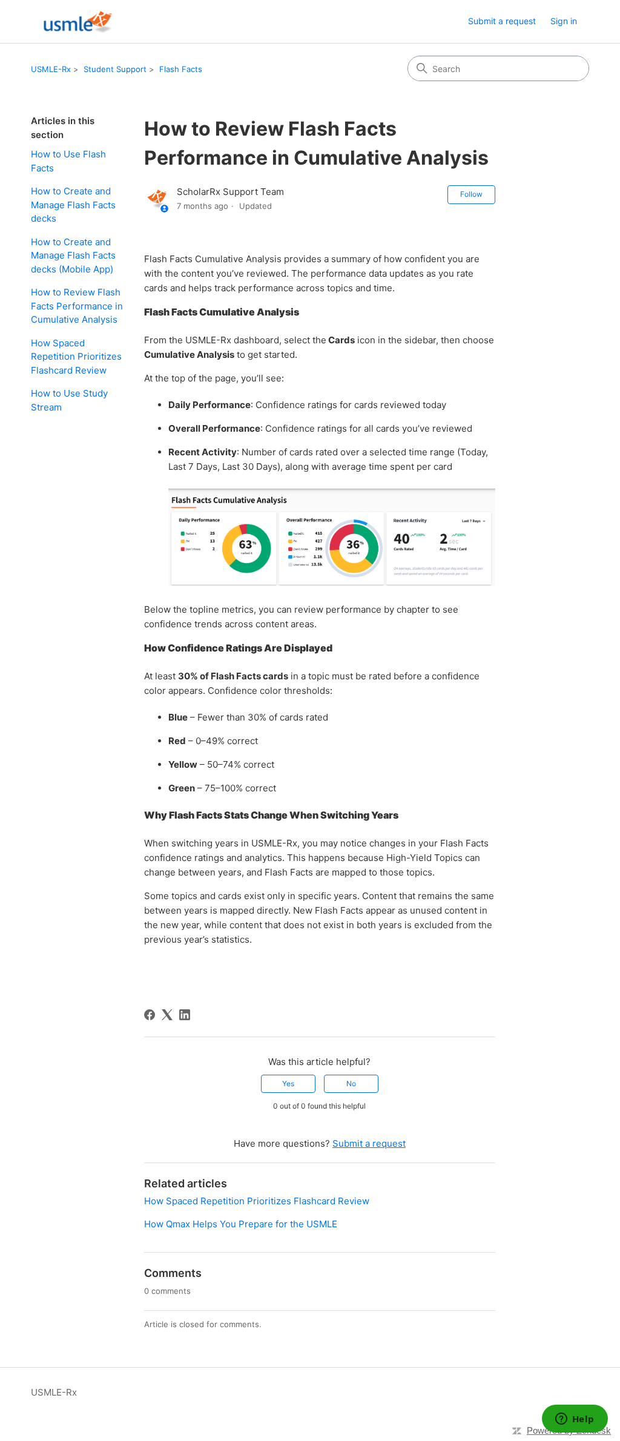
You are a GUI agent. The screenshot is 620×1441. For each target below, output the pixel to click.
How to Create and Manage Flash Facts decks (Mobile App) (73, 255)
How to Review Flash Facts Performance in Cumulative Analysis (77, 305)
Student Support (115, 69)
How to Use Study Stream (69, 400)
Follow (471, 194)
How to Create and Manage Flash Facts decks (73, 204)
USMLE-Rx (51, 69)
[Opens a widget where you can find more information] (574, 1420)
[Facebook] (149, 1014)
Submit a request (502, 21)
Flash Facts (180, 69)
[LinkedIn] (184, 1014)
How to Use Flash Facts (68, 161)
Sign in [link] (563, 21)
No (351, 1083)
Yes (288, 1083)
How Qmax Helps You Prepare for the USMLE (240, 1224)
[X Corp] (167, 1014)
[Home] (75, 21)
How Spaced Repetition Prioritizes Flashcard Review (76, 356)
